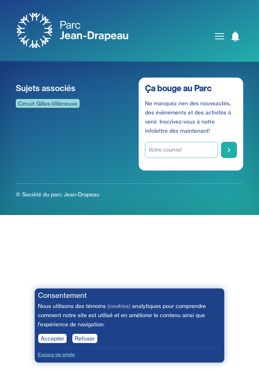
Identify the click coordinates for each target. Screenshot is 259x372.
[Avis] (235, 36)
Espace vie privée (56, 354)
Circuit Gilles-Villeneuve (47, 103)
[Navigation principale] (219, 36)
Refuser (85, 338)
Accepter (52, 338)
